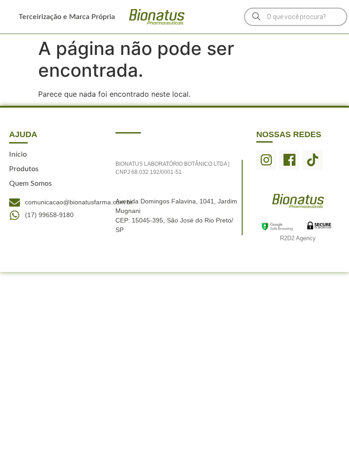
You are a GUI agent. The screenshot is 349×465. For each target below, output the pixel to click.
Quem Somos (30, 183)
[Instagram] (266, 160)
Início (18, 154)
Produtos (24, 169)
